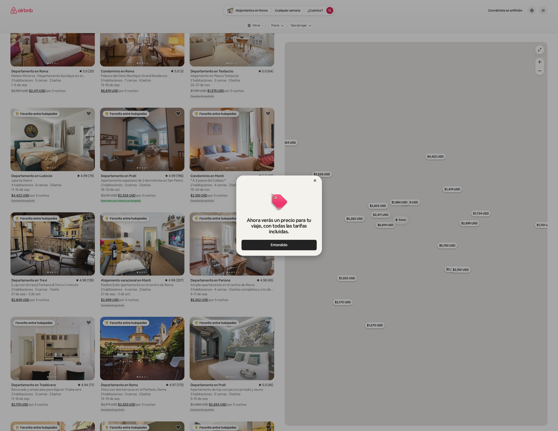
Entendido (279, 245)
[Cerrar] (315, 180)
